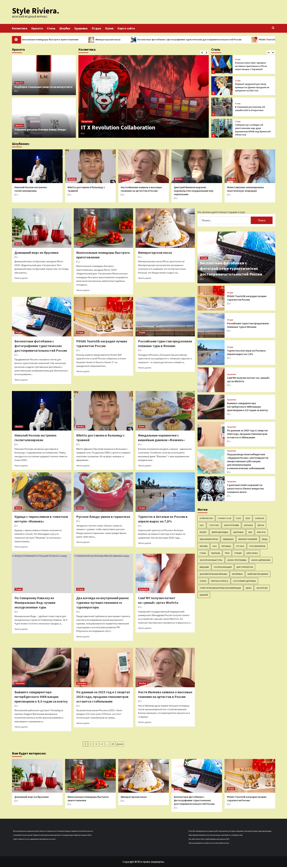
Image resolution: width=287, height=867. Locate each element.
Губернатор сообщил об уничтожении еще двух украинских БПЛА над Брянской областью (253, 108)
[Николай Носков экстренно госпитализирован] (37, 166)
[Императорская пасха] (165, 228)
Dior (238, 518)
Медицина (228, 539)
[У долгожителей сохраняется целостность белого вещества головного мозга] (211, 488)
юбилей (204, 595)
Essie (248, 518)
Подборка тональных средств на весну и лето (43, 86)
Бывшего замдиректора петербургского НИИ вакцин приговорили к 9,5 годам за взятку (41, 696)
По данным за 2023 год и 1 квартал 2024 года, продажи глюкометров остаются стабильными (103, 696)
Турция (238, 553)
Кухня (109, 28)
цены (248, 588)
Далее (120, 744)
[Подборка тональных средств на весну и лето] (44, 75)
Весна (261, 525)
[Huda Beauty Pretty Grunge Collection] (143, 96)
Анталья (248, 525)
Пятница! (226, 546)
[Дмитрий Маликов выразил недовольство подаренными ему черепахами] (196, 166)
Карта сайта (126, 28)
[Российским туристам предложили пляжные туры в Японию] (165, 316)
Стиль (51, 28)
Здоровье (81, 28)
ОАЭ (214, 546)
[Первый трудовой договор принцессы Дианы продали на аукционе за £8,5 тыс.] (222, 64)
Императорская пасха (56, 39)
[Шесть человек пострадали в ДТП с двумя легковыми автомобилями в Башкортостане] (222, 128)
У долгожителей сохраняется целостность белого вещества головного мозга (245, 488)
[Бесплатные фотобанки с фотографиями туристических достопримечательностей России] (41, 316)
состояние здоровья (244, 581)
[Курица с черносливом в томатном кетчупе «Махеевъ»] (41, 492)
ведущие (204, 567)
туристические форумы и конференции (220, 588)
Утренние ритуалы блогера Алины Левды (40, 129)
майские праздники (257, 574)
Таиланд (215, 553)
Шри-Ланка (252, 553)
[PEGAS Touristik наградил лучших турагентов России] (103, 316)
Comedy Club (224, 518)
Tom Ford (214, 525)
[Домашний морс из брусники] (41, 228)
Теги (227, 553)
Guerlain (259, 518)
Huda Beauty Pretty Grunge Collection (129, 127)
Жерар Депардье (220, 532)
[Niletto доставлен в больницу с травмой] (90, 166)
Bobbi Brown (206, 518)
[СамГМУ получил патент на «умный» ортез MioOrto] (165, 573)
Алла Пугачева (231, 525)
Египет (203, 532)
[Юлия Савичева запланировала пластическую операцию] (250, 166)
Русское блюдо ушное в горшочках (103, 516)
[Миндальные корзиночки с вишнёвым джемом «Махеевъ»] (165, 411)
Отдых (96, 28)
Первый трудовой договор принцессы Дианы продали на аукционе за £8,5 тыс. (252, 66)
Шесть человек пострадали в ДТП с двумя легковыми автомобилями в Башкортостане (251, 129)
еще (242, 212)
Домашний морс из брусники (36, 252)
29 (113, 744)
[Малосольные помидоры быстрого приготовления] (103, 228)
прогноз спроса (219, 581)
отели (203, 581)
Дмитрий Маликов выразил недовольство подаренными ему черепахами (193, 191)
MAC (202, 525)
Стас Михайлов (257, 546)
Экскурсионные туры (211, 560)
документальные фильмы (213, 574)
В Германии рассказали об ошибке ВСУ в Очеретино (250, 87)
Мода (265, 539)
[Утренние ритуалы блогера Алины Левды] (44, 118)
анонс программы (236, 560)
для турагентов (245, 567)
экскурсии (262, 588)
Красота (37, 28)
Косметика (19, 28)
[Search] (273, 28)
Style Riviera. (35, 11)
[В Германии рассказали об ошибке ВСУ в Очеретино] (222, 85)
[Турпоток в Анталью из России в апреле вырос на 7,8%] (165, 492)
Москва (204, 546)
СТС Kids (240, 546)
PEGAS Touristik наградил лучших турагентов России (237, 39)
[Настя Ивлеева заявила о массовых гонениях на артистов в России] (143, 166)
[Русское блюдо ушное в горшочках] (103, 492)
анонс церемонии (260, 560)
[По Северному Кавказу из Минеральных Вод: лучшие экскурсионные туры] (41, 573)
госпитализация (223, 567)
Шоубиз (64, 28)
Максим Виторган (209, 539)
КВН (250, 532)
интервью (237, 574)
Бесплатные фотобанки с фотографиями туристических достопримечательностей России (138, 39)
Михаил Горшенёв (247, 539)
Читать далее (21, 278)
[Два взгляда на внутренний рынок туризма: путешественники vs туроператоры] (103, 573)
